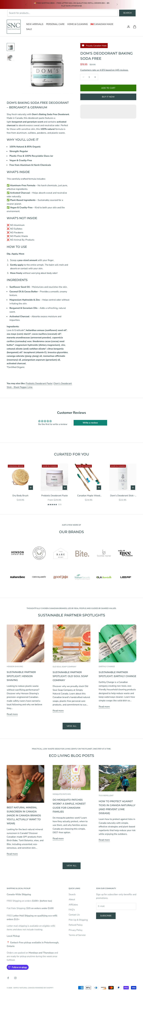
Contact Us (74, 914)
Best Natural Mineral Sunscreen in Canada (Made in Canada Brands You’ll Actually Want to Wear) (24, 815)
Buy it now (108, 96)
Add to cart (108, 88)
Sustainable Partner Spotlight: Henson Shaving (21, 676)
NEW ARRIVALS (34, 24)
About (72, 899)
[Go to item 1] (11, 47)
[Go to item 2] (11, 57)
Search (127, 12)
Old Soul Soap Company (64, 667)
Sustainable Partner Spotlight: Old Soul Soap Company (70, 676)
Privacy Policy (75, 930)
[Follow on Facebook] (8, 978)
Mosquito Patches (62, 794)
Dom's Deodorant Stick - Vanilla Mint (122, 495)
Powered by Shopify (44, 988)
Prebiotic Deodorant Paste (39, 383)
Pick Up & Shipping (78, 919)
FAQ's (72, 909)
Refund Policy (76, 924)
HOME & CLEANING (77, 24)
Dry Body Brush (20, 495)
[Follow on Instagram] (15, 978)
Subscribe (106, 915)
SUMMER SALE (39, 3)
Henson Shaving (15, 666)
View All (72, 865)
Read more (12, 714)
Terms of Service (77, 935)
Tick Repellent (106, 795)
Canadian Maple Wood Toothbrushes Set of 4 (88, 495)
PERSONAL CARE (55, 24)
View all (72, 726)
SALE (29, 29)
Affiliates (73, 904)
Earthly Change (107, 666)
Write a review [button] (90, 422)
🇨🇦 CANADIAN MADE (102, 24)
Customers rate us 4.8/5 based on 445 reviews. (104, 70)
